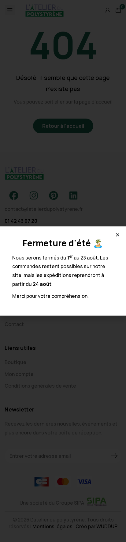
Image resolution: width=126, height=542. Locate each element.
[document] (63, 271)
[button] (117, 235)
